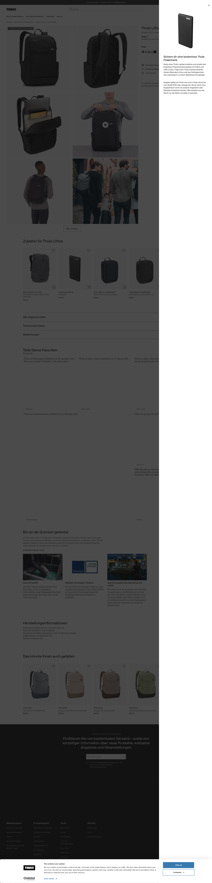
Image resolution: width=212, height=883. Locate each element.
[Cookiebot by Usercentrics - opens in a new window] (29, 878)
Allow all (178, 865)
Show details (49, 879)
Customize (177, 872)
